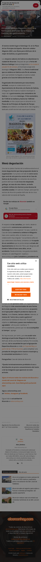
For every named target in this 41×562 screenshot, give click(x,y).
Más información (25, 279)
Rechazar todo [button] (21, 295)
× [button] (36, 261)
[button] (20, 283)
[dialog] (20, 281)
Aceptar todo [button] (20, 289)
